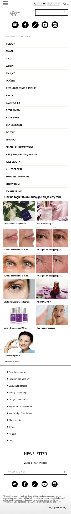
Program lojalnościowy (19, 379)
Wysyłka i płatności (18, 386)
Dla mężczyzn (14, 124)
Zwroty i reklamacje (18, 393)
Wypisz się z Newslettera (20, 413)
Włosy (9, 65)
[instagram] (52, 25)
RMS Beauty (12, 117)
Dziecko (10, 132)
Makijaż (10, 73)
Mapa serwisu (15, 420)
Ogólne (10, 80)
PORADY (10, 43)
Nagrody (11, 139)
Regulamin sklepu (17, 372)
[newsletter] (13, 25)
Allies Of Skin (14, 169)
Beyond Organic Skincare (21, 88)
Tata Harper (13, 102)
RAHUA (9, 95)
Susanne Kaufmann (17, 176)
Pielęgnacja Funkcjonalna (21, 154)
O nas (11, 427)
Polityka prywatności (18, 399)
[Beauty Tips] (33, 25)
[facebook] (23, 25)
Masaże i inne (14, 191)
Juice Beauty (13, 161)
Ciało (9, 58)
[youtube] (42, 25)
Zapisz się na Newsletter (20, 406)
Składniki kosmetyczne (19, 147)
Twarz (9, 51)
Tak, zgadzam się (56, 507)
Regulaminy (13, 110)
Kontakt (12, 434)
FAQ (11, 441)
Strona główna (10, 36)
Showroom (13, 183)
